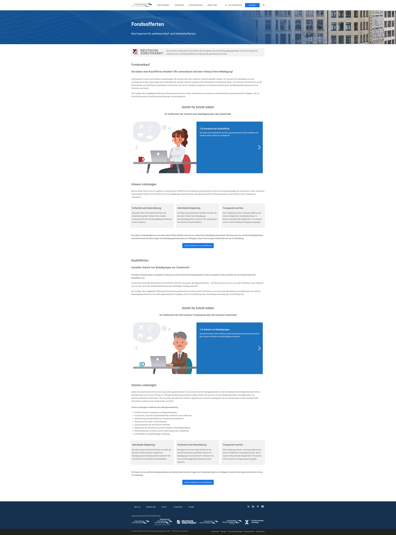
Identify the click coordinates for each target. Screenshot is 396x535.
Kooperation (178, 507)
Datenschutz (260, 531)
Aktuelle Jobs (151, 507)
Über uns (137, 507)
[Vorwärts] (259, 147)
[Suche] (264, 5)
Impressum (215, 531)
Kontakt (252, 5)
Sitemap (223, 531)
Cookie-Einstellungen (235, 531)
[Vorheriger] (137, 147)
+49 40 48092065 (235, 5)
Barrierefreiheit (249, 531)
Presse (164, 507)
